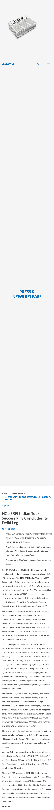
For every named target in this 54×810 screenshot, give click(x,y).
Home (4, 493)
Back (6, 506)
